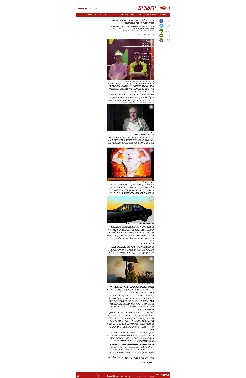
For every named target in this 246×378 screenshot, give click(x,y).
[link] (163, 21)
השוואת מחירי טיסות (125, 376)
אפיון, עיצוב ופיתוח (83, 376)
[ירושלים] (162, 375)
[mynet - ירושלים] (154, 8)
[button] (90, 108)
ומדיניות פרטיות (94, 376)
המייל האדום (82, 9)
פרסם (110, 376)
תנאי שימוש (102, 376)
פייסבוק (117, 376)
